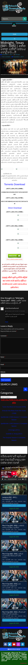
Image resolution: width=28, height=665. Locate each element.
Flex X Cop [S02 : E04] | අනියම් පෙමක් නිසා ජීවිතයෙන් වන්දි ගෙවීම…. (12, 556)
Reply (6, 322)
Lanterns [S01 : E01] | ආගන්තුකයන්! (9, 498)
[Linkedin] (22, 644)
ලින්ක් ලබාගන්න (14, 505)
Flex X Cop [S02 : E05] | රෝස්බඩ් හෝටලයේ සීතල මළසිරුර (13, 526)
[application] (14, 473)
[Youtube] (14, 644)
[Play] (2, 479)
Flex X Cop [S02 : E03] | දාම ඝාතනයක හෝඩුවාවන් (11, 585)
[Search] (25, 19)
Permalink (22, 311)
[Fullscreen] (25, 479)
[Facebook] (5, 644)
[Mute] (23, 479)
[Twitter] (10, 644)
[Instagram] (18, 644)
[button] (14, 24)
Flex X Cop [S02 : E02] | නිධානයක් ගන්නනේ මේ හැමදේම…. (13, 613)
